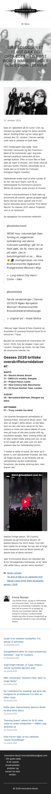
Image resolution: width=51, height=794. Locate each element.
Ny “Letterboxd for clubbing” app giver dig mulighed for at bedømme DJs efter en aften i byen (25, 694)
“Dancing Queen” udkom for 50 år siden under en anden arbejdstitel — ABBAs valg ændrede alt (25, 723)
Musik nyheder (14, 573)
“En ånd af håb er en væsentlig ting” (25, 577)
